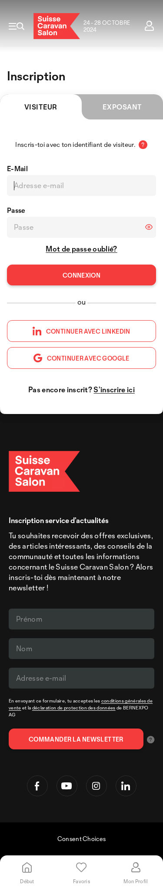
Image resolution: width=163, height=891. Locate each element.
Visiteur (40, 107)
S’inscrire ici (113, 389)
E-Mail (17, 168)
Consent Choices (81, 838)
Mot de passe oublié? (81, 248)
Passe (16, 210)
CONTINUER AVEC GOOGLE (88, 358)
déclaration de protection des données (74, 708)
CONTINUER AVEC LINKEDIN (88, 331)
